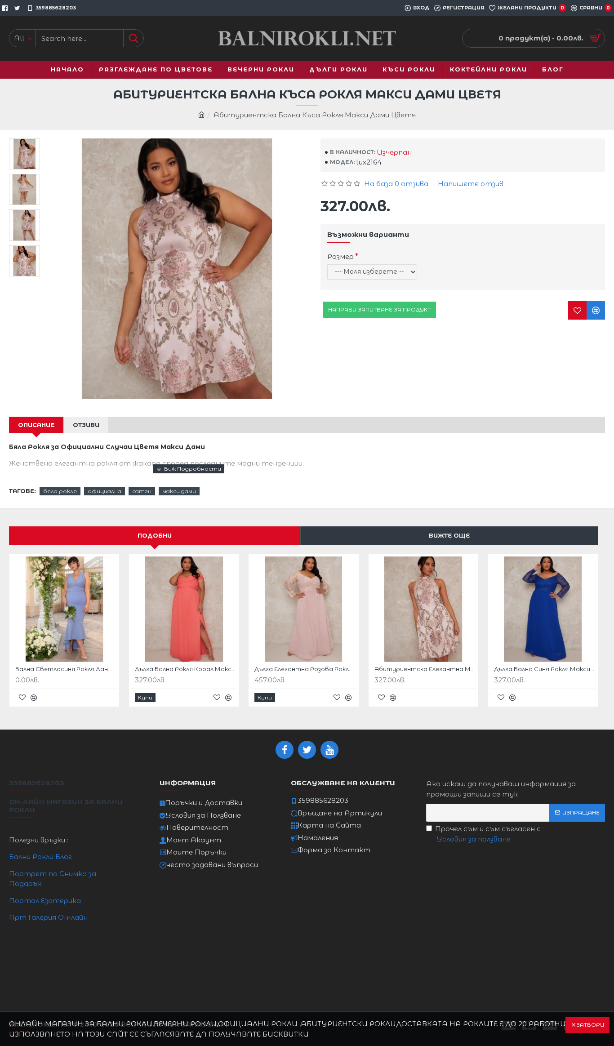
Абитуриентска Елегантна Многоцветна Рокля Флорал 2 (425, 668)
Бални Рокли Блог (40, 856)
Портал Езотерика (45, 900)
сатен (141, 491)
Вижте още (449, 535)
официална (104, 491)
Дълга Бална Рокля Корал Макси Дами (185, 668)
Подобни (155, 535)
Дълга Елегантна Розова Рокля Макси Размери (305, 668)
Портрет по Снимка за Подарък (52, 878)
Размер (340, 256)
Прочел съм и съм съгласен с (488, 833)
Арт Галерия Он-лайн (48, 917)
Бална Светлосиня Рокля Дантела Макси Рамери (66, 668)
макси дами (179, 491)
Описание (36, 424)
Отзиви (86, 424)
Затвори (590, 1024)
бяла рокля (60, 491)
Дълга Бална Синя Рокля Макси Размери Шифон (545, 668)
